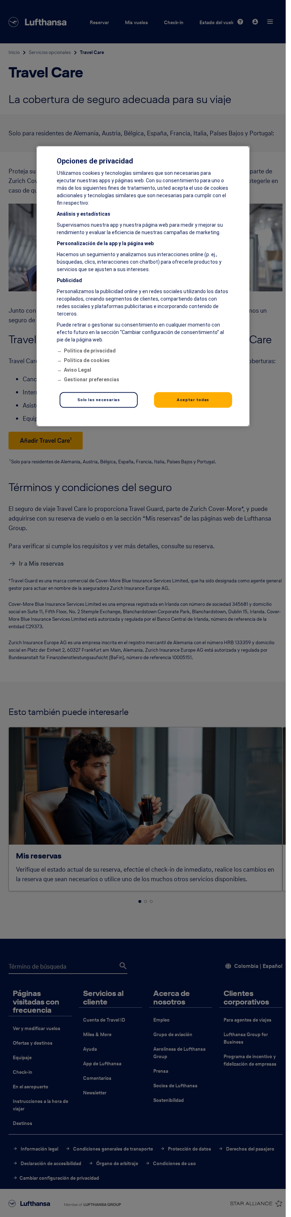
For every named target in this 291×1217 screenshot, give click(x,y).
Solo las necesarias (98, 399)
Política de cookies (87, 360)
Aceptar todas (193, 399)
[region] (143, 286)
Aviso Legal (77, 369)
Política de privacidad (90, 350)
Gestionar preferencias (91, 379)
